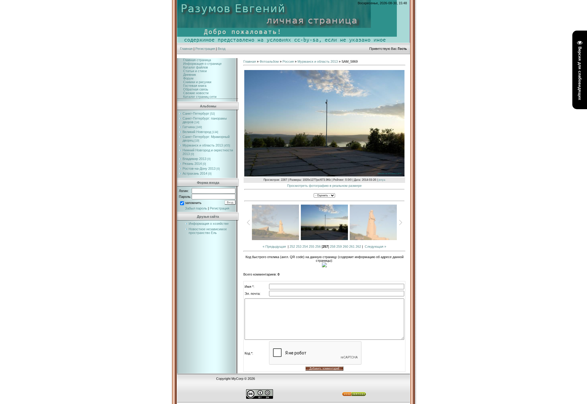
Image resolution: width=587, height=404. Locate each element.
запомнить (193, 203)
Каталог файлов (195, 67)
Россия (288, 61)
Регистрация (205, 48)
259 (339, 246)
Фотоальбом (269, 61)
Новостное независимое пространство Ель (208, 231)
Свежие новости (196, 93)
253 (298, 246)
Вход (221, 48)
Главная (186, 48)
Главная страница (197, 60)
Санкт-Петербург (196, 113)
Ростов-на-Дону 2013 (199, 168)
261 (352, 246)
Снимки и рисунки (197, 82)
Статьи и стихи (195, 71)
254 (305, 246)
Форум (188, 78)
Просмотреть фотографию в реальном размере (324, 185)
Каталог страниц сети (199, 96)
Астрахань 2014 (195, 173)
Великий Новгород (197, 132)
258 (332, 246)
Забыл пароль (196, 208)
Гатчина (189, 127)
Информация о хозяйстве (209, 223)
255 (311, 246)
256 (318, 246)
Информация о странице (202, 63)
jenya (381, 179)
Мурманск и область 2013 (203, 145)
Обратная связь (195, 89)
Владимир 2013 (194, 159)
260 (345, 246)
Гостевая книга (194, 85)
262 (358, 246)
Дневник (189, 74)
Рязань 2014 (192, 163)
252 (292, 246)
